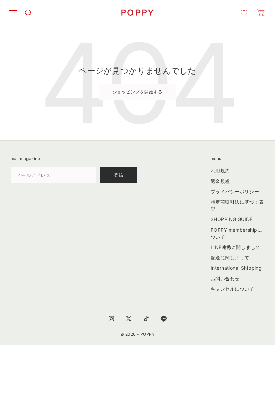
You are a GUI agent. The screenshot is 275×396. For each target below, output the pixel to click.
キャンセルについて (232, 289)
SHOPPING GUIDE (232, 219)
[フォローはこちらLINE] (163, 318)
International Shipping (236, 268)
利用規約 (220, 171)
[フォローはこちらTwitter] (128, 318)
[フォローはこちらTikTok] (146, 318)
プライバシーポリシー (235, 191)
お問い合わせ (225, 278)
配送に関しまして (230, 257)
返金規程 (220, 181)
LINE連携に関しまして (235, 247)
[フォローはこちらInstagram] (111, 318)
